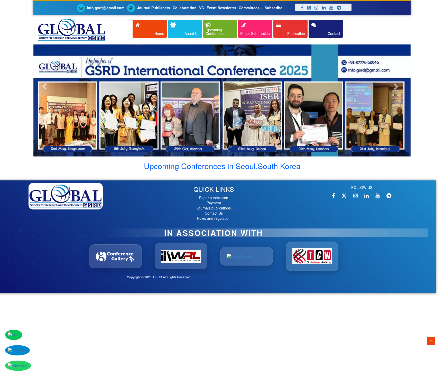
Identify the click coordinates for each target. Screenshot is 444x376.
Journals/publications (214, 210)
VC (201, 7)
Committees (249, 7)
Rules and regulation (213, 220)
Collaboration (185, 7)
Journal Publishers (153, 7)
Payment (214, 205)
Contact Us (214, 215)
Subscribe (273, 7)
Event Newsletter (221, 7)
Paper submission (213, 200)
